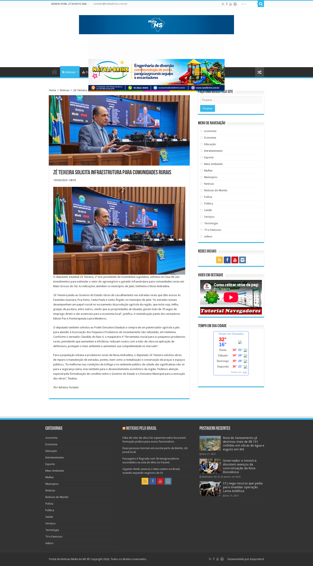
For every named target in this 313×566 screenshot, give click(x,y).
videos (208, 236)
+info (245, 372)
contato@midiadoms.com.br (110, 3)
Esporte (180, 72)
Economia (210, 137)
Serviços (209, 216)
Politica (90, 72)
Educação (210, 144)
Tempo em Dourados (231, 333)
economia (210, 131)
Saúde (208, 210)
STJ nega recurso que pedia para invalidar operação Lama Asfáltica (243, 487)
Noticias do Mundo (215, 190)
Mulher (132, 72)
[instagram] (235, 4)
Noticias (70, 72)
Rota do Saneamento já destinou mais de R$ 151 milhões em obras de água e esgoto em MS (243, 443)
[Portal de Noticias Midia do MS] (156, 24)
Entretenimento (213, 150)
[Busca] (261, 4)
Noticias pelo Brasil (141, 428)
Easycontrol (257, 559)
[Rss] (223, 4)
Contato (200, 72)
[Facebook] (226, 4)
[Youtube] (230, 4)
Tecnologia (211, 223)
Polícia (208, 197)
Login (213, 72)
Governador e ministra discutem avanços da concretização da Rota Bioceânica (239, 466)
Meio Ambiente (156, 72)
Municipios (112, 72)
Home (54, 71)
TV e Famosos (212, 229)
